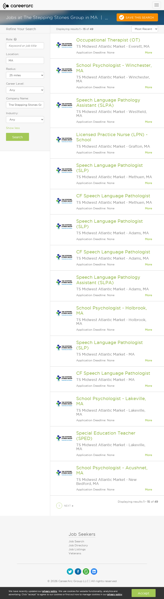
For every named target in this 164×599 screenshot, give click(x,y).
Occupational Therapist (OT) (108, 40)
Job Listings (77, 549)
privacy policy (49, 591)
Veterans (75, 553)
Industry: (12, 113)
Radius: (11, 68)
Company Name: (17, 98)
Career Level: (15, 83)
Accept (143, 593)
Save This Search (140, 17)
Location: (12, 54)
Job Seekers (82, 534)
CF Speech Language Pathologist (113, 195)
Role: (10, 39)
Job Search (76, 541)
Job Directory (78, 545)
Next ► (69, 505)
